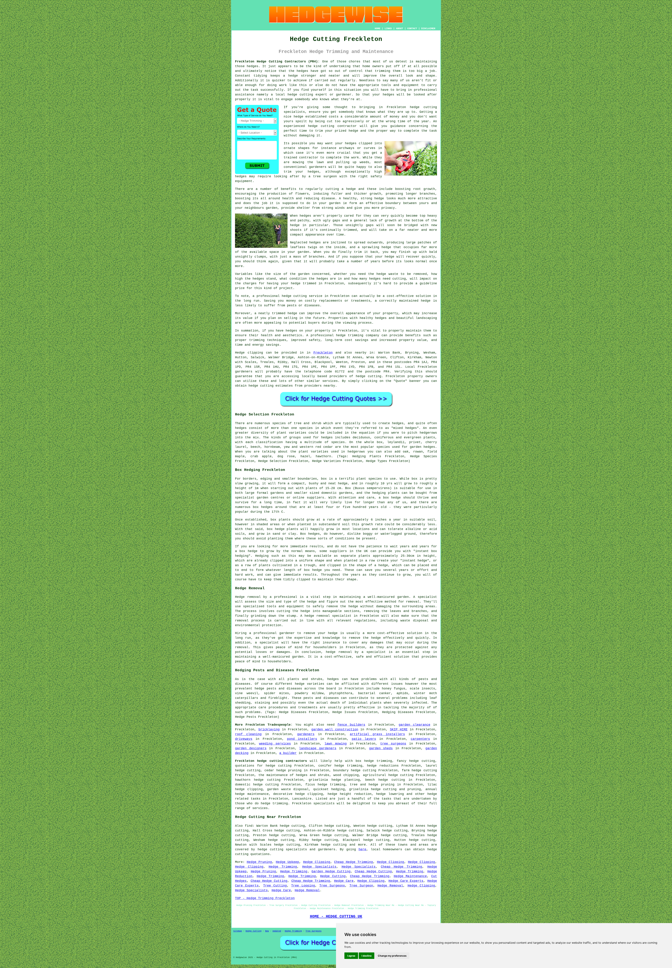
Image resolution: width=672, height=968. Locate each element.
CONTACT (412, 28)
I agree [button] (351, 955)
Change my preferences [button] (392, 955)
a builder (288, 753)
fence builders (351, 725)
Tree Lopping (303, 885)
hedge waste (387, 274)
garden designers (251, 748)
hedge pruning (289, 770)
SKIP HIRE (399, 729)
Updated (276, 931)
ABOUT (399, 28)
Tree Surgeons (332, 885)
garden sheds (381, 748)
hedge (353, 131)
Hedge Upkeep (287, 862)
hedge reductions (383, 765)
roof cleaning (248, 734)
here (362, 849)
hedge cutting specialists (282, 849)
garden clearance (414, 725)
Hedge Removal (390, 885)
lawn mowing (335, 743)
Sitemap (237, 931)
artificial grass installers (377, 734)
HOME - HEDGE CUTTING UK (336, 916)
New (267, 931)
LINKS (388, 28)
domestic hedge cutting (257, 784)
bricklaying (269, 729)
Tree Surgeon (361, 885)
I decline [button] (367, 955)
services (330, 381)
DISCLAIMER (428, 28)
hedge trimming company (357, 335)
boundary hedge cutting (354, 770)
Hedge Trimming (283, 867)
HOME (377, 28)
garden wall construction (334, 729)
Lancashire (302, 798)
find (249, 826)
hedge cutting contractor (332, 126)
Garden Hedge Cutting (331, 871)
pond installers (302, 739)
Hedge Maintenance (410, 876)
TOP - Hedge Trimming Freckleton (265, 898)
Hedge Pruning (259, 862)
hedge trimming (378, 761)
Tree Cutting (275, 885)
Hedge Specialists (319, 867)
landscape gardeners (317, 748)
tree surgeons (393, 743)
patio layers (364, 739)
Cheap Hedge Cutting (373, 871)
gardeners (243, 371)
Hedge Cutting (333, 876)
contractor (308, 157)
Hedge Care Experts (405, 881)
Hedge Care (344, 881)
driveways (243, 739)
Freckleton (323, 352)
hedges (350, 143)
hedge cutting (424, 770)
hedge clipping (309, 794)
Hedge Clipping (316, 862)
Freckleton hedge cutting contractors (271, 761)
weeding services (275, 743)
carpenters (420, 739)
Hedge (240, 352)
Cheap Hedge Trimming (353, 862)
